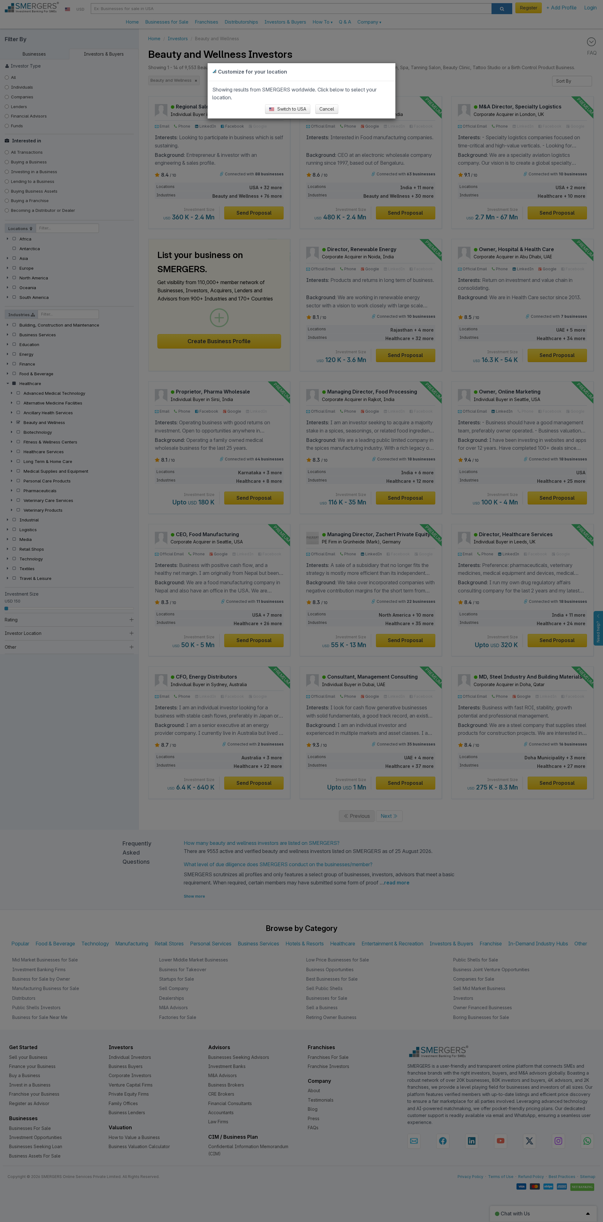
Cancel (326, 109)
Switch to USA (291, 109)
